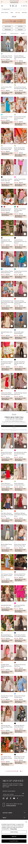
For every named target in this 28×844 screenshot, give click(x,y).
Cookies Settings (14, 832)
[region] (14, 832)
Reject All (14, 836)
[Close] (26, 822)
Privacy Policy (13, 828)
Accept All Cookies (14, 841)
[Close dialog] (27, 412)
